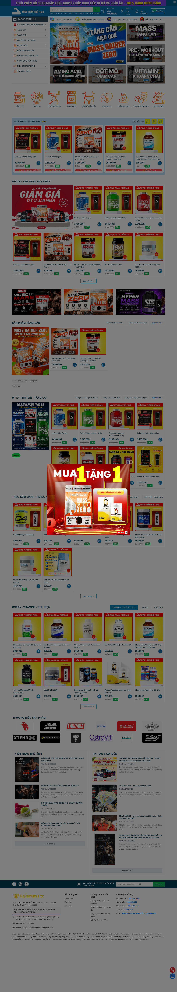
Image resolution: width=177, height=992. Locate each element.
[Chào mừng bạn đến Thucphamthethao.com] (88, 499)
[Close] (131, 462)
